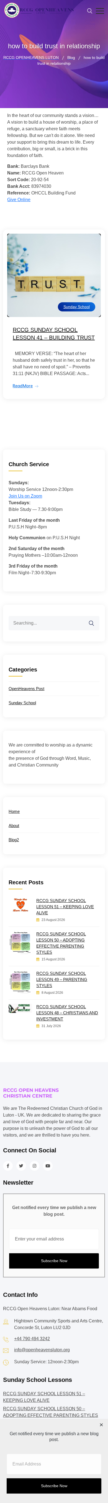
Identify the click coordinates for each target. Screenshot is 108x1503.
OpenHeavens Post (26, 688)
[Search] (95, 619)
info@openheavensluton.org (42, 1349)
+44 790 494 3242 (32, 1338)
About (14, 825)
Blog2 (14, 839)
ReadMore (23, 385)
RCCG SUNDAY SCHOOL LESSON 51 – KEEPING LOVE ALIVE (65, 906)
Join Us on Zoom (25, 496)
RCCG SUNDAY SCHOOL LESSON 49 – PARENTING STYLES (61, 979)
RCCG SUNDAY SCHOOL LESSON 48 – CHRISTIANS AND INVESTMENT (67, 1012)
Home (14, 811)
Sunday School (76, 306)
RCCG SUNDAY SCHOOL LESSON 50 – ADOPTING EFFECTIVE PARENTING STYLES (61, 943)
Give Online (18, 199)
